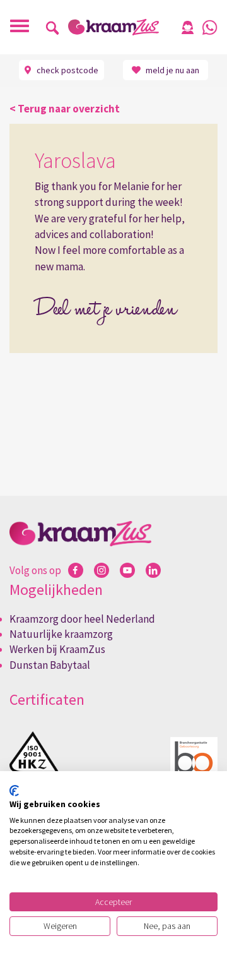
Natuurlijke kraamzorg (61, 634)
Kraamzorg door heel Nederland (82, 619)
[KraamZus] (113, 27)
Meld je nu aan (171, 70)
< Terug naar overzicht (64, 109)
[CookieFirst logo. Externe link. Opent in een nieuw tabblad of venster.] (14, 790)
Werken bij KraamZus (57, 649)
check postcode (66, 70)
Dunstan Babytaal (49, 665)
